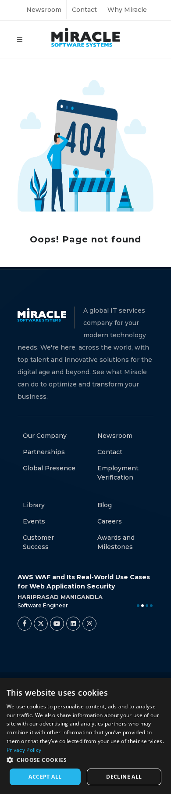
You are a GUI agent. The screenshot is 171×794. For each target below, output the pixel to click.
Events (34, 521)
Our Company (45, 436)
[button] (85, 759)
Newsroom (43, 10)
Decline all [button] (124, 776)
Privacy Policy (24, 750)
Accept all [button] (44, 776)
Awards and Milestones (116, 542)
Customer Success (38, 542)
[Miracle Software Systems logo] (85, 37)
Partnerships (44, 452)
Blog (104, 505)
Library (34, 505)
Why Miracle (127, 10)
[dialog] (85, 736)
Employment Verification (118, 472)
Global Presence (49, 468)
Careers (109, 521)
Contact (84, 10)
